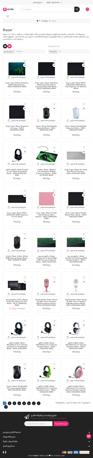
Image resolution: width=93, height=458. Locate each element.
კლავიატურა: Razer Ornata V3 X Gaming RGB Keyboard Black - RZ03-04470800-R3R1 (76, 259)
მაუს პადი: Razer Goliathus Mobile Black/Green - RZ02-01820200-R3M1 (17, 85)
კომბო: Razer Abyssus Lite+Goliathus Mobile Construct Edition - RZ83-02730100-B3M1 (46, 172)
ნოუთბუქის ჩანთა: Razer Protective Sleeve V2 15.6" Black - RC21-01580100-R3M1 (17, 302)
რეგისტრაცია (61, 424)
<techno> (33, 455)
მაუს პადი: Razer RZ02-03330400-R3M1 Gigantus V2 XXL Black (17, 215)
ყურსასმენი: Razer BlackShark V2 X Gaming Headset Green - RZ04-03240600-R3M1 (46, 389)
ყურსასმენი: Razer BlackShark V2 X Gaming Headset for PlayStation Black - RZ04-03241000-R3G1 (17, 345)
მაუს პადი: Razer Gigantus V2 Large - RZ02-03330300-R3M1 (17, 128)
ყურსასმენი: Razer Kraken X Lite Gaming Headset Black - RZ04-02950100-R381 (17, 172)
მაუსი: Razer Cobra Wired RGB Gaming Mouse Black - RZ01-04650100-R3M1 (17, 258)
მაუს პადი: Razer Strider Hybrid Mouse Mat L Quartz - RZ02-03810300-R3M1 (46, 215)
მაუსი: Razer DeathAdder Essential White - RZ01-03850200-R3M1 (76, 128)
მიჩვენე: (53, 51)
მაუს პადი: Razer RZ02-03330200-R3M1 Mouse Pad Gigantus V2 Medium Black (75, 85)
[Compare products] (88, 436)
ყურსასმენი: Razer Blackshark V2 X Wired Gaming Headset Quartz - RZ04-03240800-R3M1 (76, 389)
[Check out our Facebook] (3, 452)
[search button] (77, 9)
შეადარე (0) (53, 46)
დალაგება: (9, 51)
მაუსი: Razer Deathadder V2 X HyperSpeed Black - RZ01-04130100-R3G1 (17, 388)
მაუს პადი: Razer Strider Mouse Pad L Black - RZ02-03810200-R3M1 (76, 215)
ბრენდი (45, 21)
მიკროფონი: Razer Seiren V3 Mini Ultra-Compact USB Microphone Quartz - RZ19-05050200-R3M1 (46, 302)
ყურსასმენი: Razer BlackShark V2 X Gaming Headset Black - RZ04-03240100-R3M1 (46, 345)
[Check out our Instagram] (5, 452)
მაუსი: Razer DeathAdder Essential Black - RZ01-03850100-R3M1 (46, 128)
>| (6, 407)
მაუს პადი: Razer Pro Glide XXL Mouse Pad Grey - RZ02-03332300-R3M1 (76, 171)
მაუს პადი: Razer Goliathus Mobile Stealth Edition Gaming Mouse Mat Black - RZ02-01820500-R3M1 (46, 85)
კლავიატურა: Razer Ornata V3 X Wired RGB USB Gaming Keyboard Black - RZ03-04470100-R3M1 (46, 259)
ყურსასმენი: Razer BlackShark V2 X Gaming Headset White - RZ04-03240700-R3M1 (76, 345)
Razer (54, 21)
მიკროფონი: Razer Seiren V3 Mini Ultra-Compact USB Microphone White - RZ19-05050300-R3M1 (76, 302)
